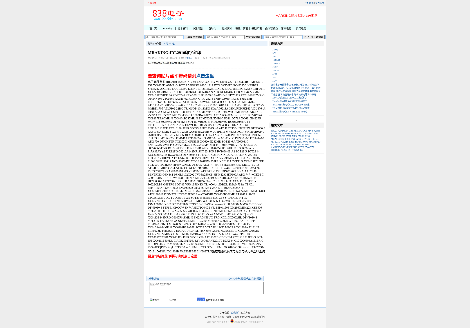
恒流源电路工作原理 (306, 94)
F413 (294, 147)
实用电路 (301, 28)
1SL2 (300, 139)
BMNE (274, 133)
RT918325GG (311, 133)
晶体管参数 (271, 28)
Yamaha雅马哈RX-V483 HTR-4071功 (289, 111)
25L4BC (298, 142)
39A (274, 56)
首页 (165, 43)
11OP (287, 133)
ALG (299, 144)
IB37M (281, 133)
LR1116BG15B (278, 150)
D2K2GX (295, 150)
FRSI (289, 147)
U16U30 (306, 136)
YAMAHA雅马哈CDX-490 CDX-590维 (291, 104)
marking (168, 28)
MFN (294, 136)
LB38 (291, 142)
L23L (277, 142)
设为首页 (319, 3)
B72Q (318, 142)
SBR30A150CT (298, 133)
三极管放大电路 (297, 84)
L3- (301, 150)
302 (283, 136)
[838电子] (168, 20)
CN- (299, 136)
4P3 (272, 142)
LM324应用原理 (283, 91)
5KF (314, 139)
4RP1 (282, 144)
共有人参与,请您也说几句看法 (244, 278)
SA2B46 (316, 131)
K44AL (275, 70)
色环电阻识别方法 (280, 88)
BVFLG (305, 144)
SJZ (274, 77)
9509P (289, 136)
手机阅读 (309, 3)
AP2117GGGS (300, 131)
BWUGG (275, 144)
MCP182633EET (278, 139)
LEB (279, 136)
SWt (307, 147)
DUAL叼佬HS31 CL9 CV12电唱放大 (289, 97)
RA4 (287, 144)
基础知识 (257, 28)
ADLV (293, 144)
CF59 (311, 147)
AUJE (305, 142)
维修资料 (227, 28)
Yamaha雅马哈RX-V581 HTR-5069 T (289, 101)
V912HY (284, 142)
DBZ (291, 131)
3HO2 (275, 49)
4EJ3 (274, 74)
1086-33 (276, 60)
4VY (274, 81)
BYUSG (307, 139)
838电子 (189, 58)
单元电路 (197, 28)
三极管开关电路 (288, 94)
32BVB (301, 147)
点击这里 (205, 76)
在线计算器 (241, 28)
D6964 (285, 131)
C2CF (275, 67)
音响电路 (286, 28)
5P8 (274, 53)
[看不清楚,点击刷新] (201, 299)
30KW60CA (292, 139)
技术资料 (183, 28)
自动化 (212, 28)
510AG (274, 131)
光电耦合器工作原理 (299, 88)
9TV (310, 131)
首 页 (153, 28)
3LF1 (287, 150)
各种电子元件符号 (280, 84)
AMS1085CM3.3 (279, 147)
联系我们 (235, 312)
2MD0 (274, 136)
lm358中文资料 (312, 84)
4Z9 (280, 131)
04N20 (312, 142)
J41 (318, 139)
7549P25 (276, 63)
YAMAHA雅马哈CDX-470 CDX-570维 (291, 108)
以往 (172, 43)
